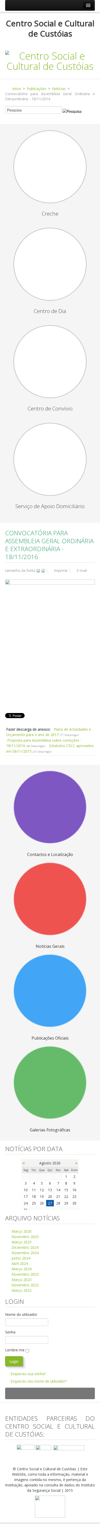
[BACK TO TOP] (50, 1393)
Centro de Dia (50, 311)
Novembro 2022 (25, 1285)
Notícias (59, 88)
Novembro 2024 (25, 1252)
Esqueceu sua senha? (28, 1373)
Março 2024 (21, 1268)
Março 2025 (21, 1242)
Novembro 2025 (25, 1236)
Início (16, 88)
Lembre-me (15, 1350)
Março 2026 (21, 1231)
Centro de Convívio (50, 408)
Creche (50, 213)
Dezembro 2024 (24, 1247)
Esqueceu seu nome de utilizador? (39, 1381)
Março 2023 (21, 1279)
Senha (10, 1332)
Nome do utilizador (21, 1314)
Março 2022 (21, 1290)
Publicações (36, 88)
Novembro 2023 (25, 1274)
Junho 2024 (20, 1258)
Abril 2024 (19, 1263)
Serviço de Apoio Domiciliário (50, 506)
